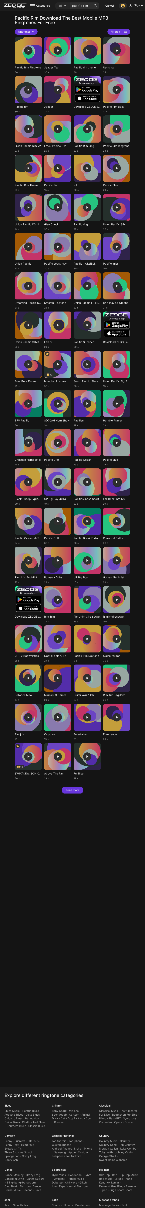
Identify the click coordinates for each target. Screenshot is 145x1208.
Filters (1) (117, 31)
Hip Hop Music (129, 1175)
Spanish (57, 1205)
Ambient (59, 1178)
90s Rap (104, 1175)
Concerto (130, 1122)
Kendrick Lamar (109, 1182)
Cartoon (74, 1114)
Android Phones (62, 1148)
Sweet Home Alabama (113, 1159)
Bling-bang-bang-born (21, 1182)
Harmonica (32, 1118)
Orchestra (105, 1122)
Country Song (108, 1144)
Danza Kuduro (35, 1178)
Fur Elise (104, 1114)
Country (104, 1135)
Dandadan (75, 1175)
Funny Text (12, 1144)
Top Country (127, 1144)
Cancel (109, 5)
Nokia (78, 1148)
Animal (86, 1114)
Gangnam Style (14, 1178)
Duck (55, 1118)
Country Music (108, 1141)
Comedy (10, 1135)
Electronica (59, 1169)
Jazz (8, 1199)
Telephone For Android (66, 1156)
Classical (104, 1105)
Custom (83, 1152)
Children (57, 1105)
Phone (88, 1148)
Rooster (59, 1122)
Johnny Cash (123, 1152)
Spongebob (59, 1114)
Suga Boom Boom (121, 1190)
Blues (8, 1105)
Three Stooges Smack (19, 1152)
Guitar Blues (12, 1122)
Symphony (130, 1118)
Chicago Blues (14, 1118)
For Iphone (76, 1141)
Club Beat (11, 1186)
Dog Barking (75, 1118)
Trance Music (75, 1178)
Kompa (68, 1205)
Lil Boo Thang (123, 1178)
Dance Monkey (14, 1175)
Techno (27, 1190)
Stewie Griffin (13, 1148)
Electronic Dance (30, 1186)
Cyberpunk (59, 1175)
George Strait (107, 1156)
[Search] (95, 5)
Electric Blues (30, 1110)
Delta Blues (32, 1114)
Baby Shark (59, 1110)
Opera (118, 1122)
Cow (88, 1118)
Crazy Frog (29, 1156)
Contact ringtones (63, 1135)
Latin (55, 1199)
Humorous (27, 1144)
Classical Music (109, 1110)
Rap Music (105, 1178)
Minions (74, 1110)
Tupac (103, 1190)
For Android (59, 1141)
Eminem (131, 1186)
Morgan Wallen (108, 1148)
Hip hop (104, 1169)
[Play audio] (28, 50)
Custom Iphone (61, 1144)
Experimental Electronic (74, 1186)
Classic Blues (36, 1125)
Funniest (20, 1141)
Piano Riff (115, 1118)
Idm (54, 1186)
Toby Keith (106, 1152)
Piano (102, 1118)
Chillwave (71, 1182)
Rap (114, 1175)
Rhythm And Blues (33, 1122)
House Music (13, 1190)
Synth (87, 1175)
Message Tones (109, 1205)
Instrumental (129, 1110)
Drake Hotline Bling (111, 1186)
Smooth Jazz (21, 1205)
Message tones (109, 1199)
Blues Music (12, 1110)
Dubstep (57, 1182)
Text (124, 1205)
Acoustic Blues (14, 1114)
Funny (8, 1141)
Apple (72, 1152)
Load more (72, 790)
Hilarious (33, 1141)
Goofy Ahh (11, 1159)
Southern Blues (16, 1125)
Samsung (60, 1152)
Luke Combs (128, 1148)
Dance (9, 1169)
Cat (63, 1118)
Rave (38, 1190)
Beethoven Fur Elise (124, 1114)
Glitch (83, 1182)
